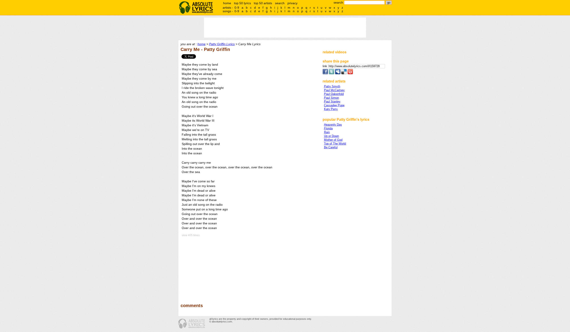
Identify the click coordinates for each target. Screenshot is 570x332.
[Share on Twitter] (331, 73)
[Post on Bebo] (350, 73)
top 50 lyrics (242, 3)
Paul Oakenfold (334, 94)
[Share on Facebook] (325, 73)
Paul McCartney (334, 90)
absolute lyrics (196, 7)
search (280, 3)
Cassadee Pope (334, 105)
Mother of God (333, 139)
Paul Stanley (332, 101)
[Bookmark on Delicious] (344, 73)
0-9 (236, 7)
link (325, 66)
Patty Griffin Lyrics (222, 44)
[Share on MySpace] (337, 73)
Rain (327, 132)
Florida (328, 128)
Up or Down (331, 136)
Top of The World (335, 143)
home (227, 3)
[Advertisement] (249, 267)
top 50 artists (263, 3)
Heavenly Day (333, 124)
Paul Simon (331, 97)
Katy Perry (331, 109)
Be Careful (331, 147)
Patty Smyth (332, 86)
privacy (292, 3)
